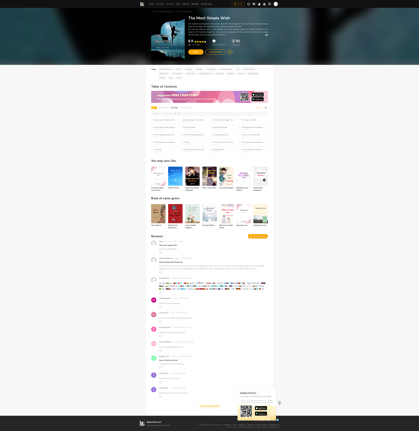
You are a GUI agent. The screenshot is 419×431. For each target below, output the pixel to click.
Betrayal (231, 74)
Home (151, 4)
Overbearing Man (226, 69)
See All (259, 107)
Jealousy (241, 74)
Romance (189, 69)
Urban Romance (249, 69)
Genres (186, 4)
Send (271, 400)
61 (175, 114)
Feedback (242, 425)
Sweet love (191, 74)
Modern (178, 69)
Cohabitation (211, 69)
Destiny (162, 78)
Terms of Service (262, 425)
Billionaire (219, 74)
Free (178, 4)
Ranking (194, 4)
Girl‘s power (164, 74)
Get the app (206, 4)
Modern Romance (165, 11)
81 (179, 114)
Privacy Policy (274, 425)
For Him (169, 4)
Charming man (177, 74)
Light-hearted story (205, 74)
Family (179, 78)
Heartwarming (253, 74)
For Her (160, 4)
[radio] (195, 42)
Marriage (200, 69)
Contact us (227, 425)
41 (170, 114)
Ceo (237, 69)
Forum (235, 425)
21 (166, 114)
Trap (170, 78)
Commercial (251, 425)
